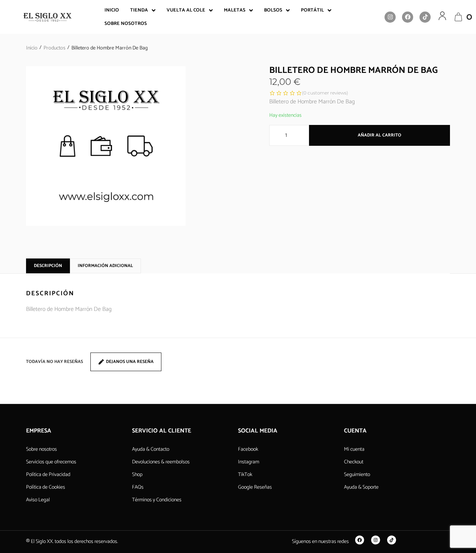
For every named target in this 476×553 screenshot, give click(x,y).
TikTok (245, 474)
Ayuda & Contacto (150, 449)
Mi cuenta (354, 449)
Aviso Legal (38, 500)
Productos (54, 48)
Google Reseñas (255, 487)
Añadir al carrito (379, 135)
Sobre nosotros (41, 449)
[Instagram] (390, 17)
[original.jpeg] (106, 146)
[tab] (48, 265)
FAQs (138, 487)
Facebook (248, 449)
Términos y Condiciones (156, 500)
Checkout (353, 462)
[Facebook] (407, 17)
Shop (137, 474)
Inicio (32, 48)
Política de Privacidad (48, 474)
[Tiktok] (425, 17)
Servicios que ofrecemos (51, 462)
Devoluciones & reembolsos (161, 462)
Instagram (248, 462)
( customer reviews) (325, 93)
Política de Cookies (45, 487)
